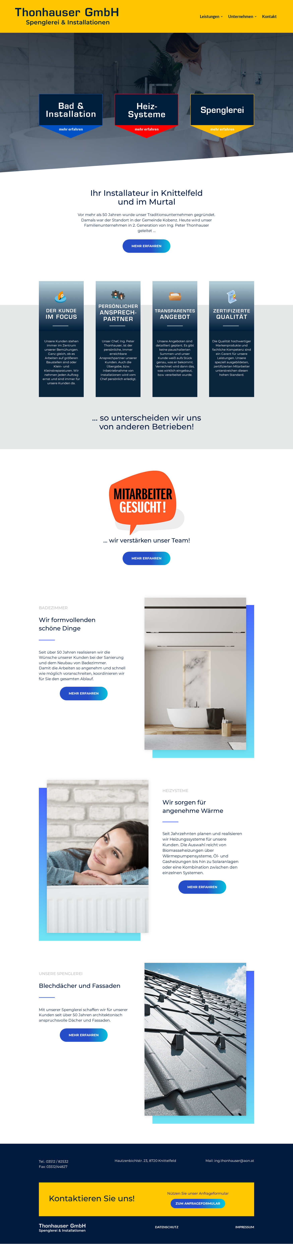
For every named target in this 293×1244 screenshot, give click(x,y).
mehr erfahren (146, 246)
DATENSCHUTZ (166, 1227)
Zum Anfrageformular (198, 1203)
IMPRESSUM (244, 1227)
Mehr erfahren (146, 558)
